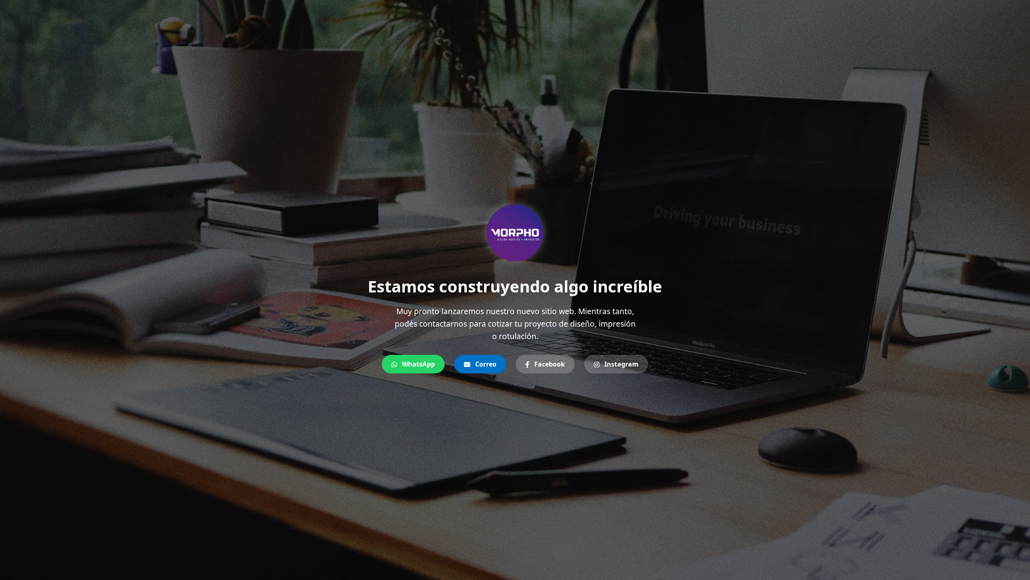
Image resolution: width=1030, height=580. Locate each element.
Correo (485, 364)
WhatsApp (417, 364)
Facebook (549, 364)
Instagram (621, 364)
